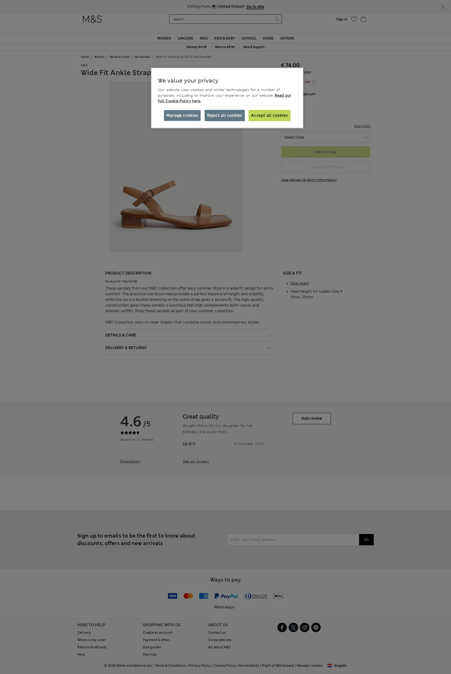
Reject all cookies (224, 115)
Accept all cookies (269, 115)
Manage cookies (182, 115)
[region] (227, 98)
